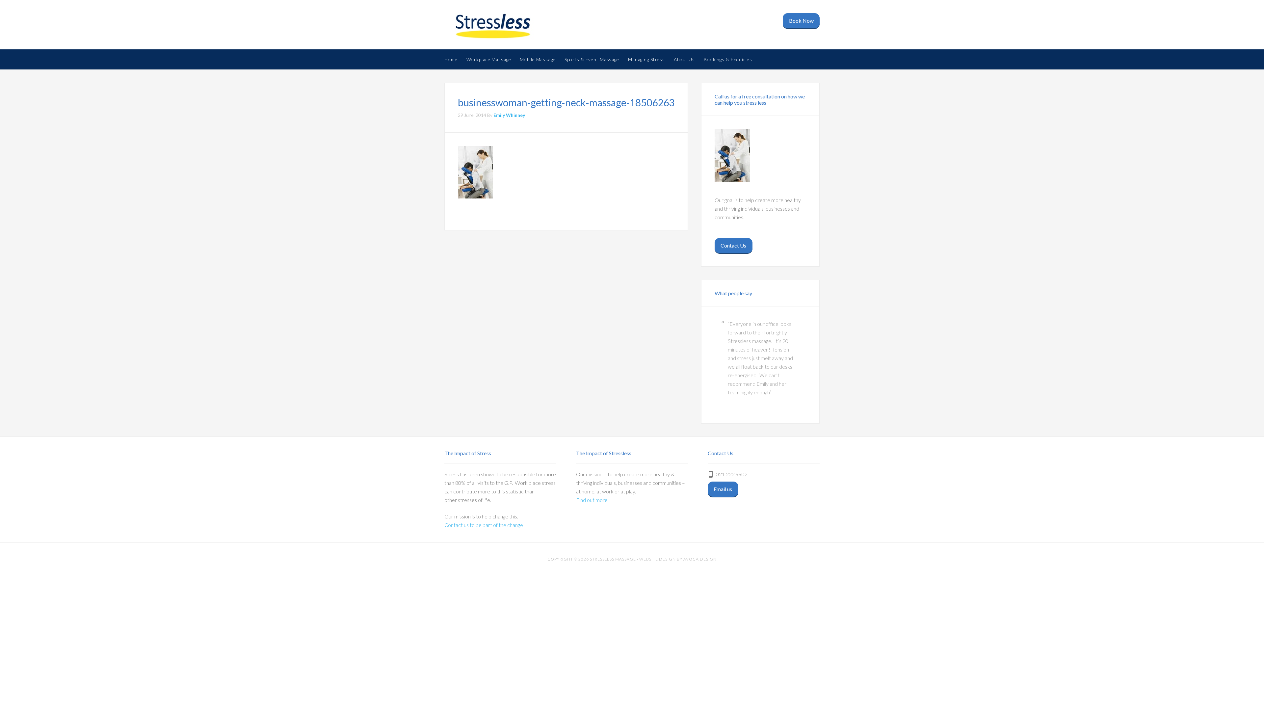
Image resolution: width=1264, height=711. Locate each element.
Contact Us (733, 245)
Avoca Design (700, 559)
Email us (723, 489)
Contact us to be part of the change (483, 525)
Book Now (801, 20)
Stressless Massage (497, 26)
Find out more (592, 500)
